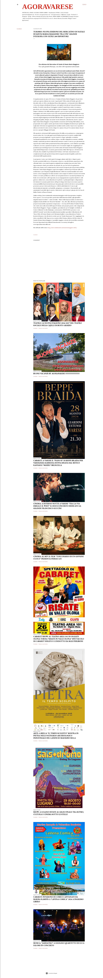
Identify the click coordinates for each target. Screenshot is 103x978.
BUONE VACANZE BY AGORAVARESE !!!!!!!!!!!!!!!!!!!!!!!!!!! (56, 373)
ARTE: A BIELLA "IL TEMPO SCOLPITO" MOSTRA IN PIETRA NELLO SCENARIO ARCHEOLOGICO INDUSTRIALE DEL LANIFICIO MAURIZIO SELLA (55, 735)
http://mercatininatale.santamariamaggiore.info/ (62, 227)
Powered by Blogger (52, 973)
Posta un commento (43, 328)
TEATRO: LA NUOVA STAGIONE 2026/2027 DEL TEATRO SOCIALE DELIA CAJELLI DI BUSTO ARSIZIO (57, 324)
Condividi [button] (19, 29)
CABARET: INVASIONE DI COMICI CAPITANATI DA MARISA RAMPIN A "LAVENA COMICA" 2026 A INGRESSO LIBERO (58, 899)
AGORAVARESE (47, 6)
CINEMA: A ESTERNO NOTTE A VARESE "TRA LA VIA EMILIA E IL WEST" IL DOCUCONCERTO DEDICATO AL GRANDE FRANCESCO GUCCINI (57, 505)
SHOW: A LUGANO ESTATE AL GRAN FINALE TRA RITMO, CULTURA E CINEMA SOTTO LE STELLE (58, 813)
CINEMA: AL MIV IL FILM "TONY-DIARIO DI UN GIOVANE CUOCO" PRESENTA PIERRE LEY (58, 557)
